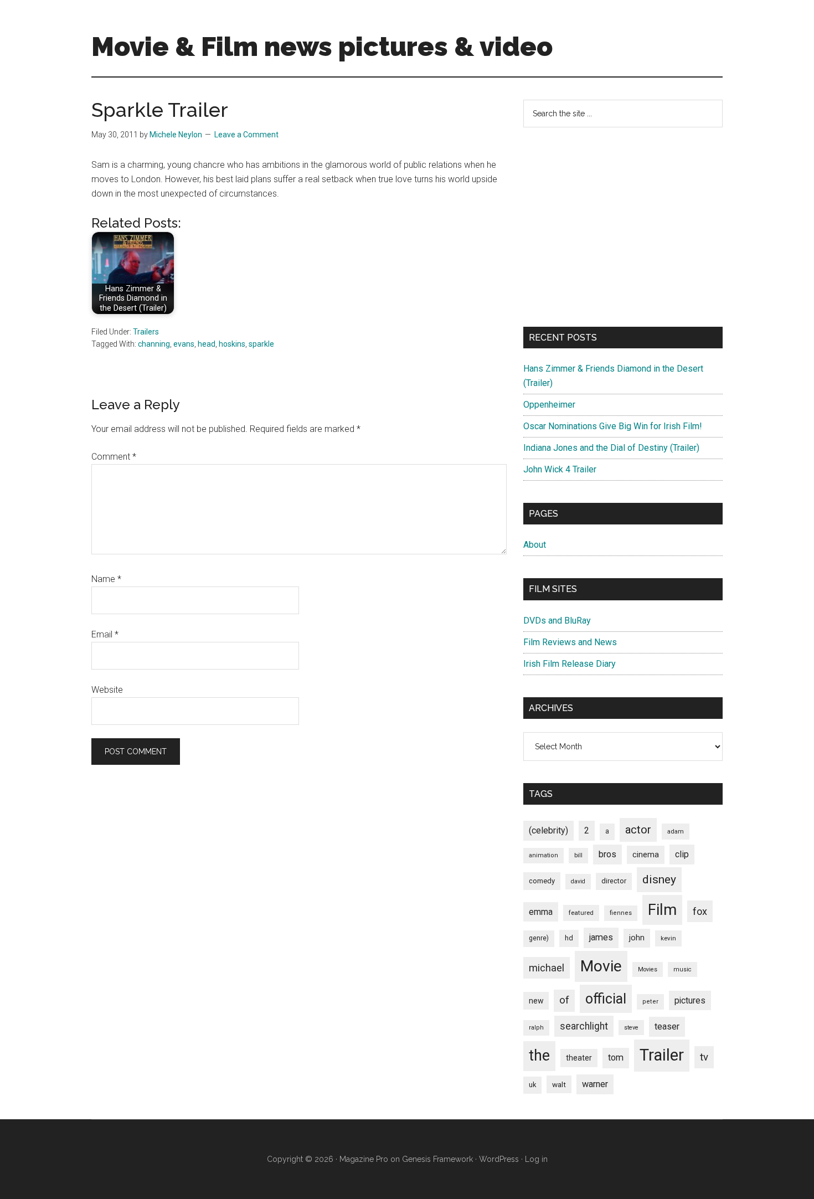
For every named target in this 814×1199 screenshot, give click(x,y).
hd (569, 938)
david (578, 881)
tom (616, 1057)
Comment (113, 456)
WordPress (499, 1159)
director (613, 881)
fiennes (621, 913)
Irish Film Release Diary (569, 663)
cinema (645, 855)
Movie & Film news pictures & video (322, 46)
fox (700, 911)
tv (704, 1057)
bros (607, 854)
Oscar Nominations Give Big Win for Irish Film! (612, 426)
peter (650, 1001)
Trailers (146, 331)
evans (183, 343)
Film (662, 909)
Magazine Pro (363, 1159)
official (605, 999)
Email (105, 634)
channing (154, 343)
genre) (539, 938)
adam (675, 831)
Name (106, 579)
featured (581, 913)
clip (682, 854)
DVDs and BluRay (557, 620)
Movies (647, 969)
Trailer (662, 1055)
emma (541, 912)
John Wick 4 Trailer (559, 469)
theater (579, 1057)
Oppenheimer (549, 404)
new (536, 1000)
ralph (536, 1027)
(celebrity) (548, 830)
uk (532, 1084)
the (539, 1055)
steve (631, 1027)
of (564, 1000)
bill (578, 855)
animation (543, 855)
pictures (689, 1000)
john (637, 938)
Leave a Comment (246, 134)
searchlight (584, 1026)
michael (546, 968)
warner (595, 1084)
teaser (667, 1026)
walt (559, 1084)
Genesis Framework (437, 1159)
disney (659, 879)
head (206, 343)
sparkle (261, 343)
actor (638, 829)
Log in (536, 1159)
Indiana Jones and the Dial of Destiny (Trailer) (611, 447)
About (534, 544)
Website (107, 690)
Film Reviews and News (570, 642)
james (601, 937)
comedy (542, 881)
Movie (601, 966)
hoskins (232, 343)
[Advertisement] (623, 227)
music (682, 969)
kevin (668, 938)
